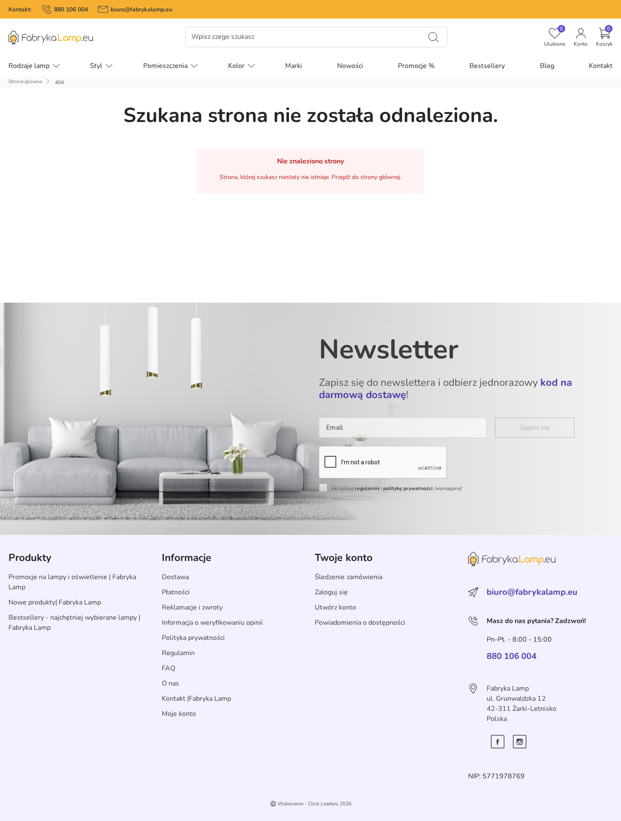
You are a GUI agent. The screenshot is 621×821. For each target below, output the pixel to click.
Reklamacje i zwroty (192, 607)
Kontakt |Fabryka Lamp (196, 698)
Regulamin (178, 653)
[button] (604, 37)
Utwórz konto (335, 607)
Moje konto (179, 713)
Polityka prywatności (193, 637)
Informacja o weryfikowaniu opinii (212, 622)
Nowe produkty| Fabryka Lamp (54, 602)
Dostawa (175, 577)
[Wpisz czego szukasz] (433, 37)
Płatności (176, 592)
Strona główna (25, 81)
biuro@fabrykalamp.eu (141, 9)
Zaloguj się (331, 592)
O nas (170, 683)
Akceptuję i (396, 488)
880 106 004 (71, 9)
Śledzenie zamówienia (348, 577)
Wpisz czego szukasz (222, 37)
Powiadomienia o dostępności (360, 622)
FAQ (168, 668)
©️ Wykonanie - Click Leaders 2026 (310, 803)
